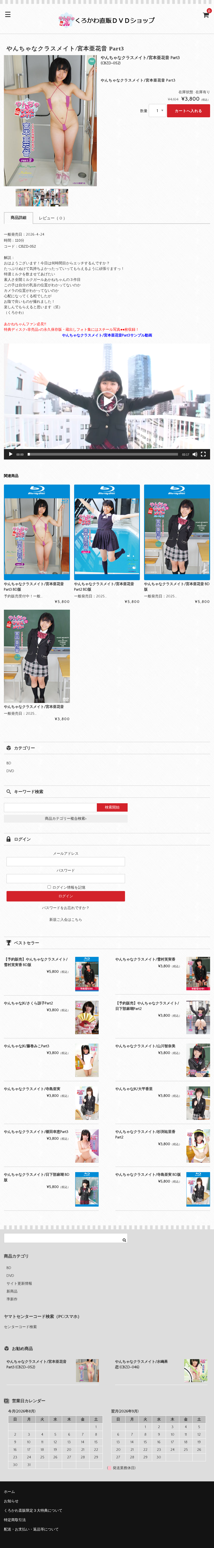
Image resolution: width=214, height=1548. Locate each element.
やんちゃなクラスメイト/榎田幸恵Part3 (36, 1132)
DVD (10, 771)
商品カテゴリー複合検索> (66, 819)
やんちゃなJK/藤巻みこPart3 (26, 1046)
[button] (107, 401)
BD (9, 763)
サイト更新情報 (19, 1284)
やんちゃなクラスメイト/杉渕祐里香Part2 (145, 1134)
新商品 (12, 1291)
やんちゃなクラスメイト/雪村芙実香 (145, 959)
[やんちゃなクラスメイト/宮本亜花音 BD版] (177, 532)
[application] (107, 401)
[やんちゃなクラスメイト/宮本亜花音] (37, 656)
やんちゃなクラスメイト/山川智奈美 (145, 1046)
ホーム (9, 1492)
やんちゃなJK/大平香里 (134, 1089)
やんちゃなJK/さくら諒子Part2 (28, 1003)
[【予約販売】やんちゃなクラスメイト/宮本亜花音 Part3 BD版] (37, 532)
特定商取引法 (15, 1520)
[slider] (103, 454)
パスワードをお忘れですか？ (66, 908)
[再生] (10, 454)
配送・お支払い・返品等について (31, 1529)
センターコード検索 (20, 1327)
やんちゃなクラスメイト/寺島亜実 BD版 (148, 1175)
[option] (50, 120)
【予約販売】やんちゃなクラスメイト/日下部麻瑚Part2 (147, 1006)
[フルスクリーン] (203, 454)
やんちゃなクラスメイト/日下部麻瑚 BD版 (36, 1177)
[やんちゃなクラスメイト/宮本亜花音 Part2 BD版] (107, 532)
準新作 (12, 1299)
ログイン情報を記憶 (68, 888)
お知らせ (11, 1501)
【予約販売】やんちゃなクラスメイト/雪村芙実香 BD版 (36, 962)
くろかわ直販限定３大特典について (33, 1511)
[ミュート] (195, 454)
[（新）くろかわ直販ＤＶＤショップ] (107, 25)
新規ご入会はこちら (65, 920)
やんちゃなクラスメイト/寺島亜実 (32, 1089)
